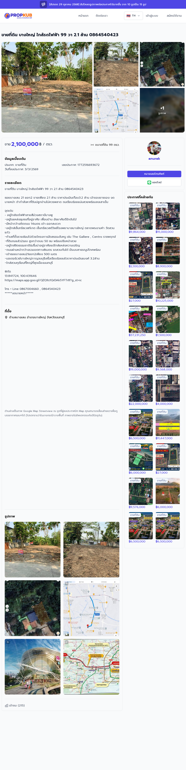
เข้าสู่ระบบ (152, 16)
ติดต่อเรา (102, 16)
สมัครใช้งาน (174, 16)
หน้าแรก (83, 16)
